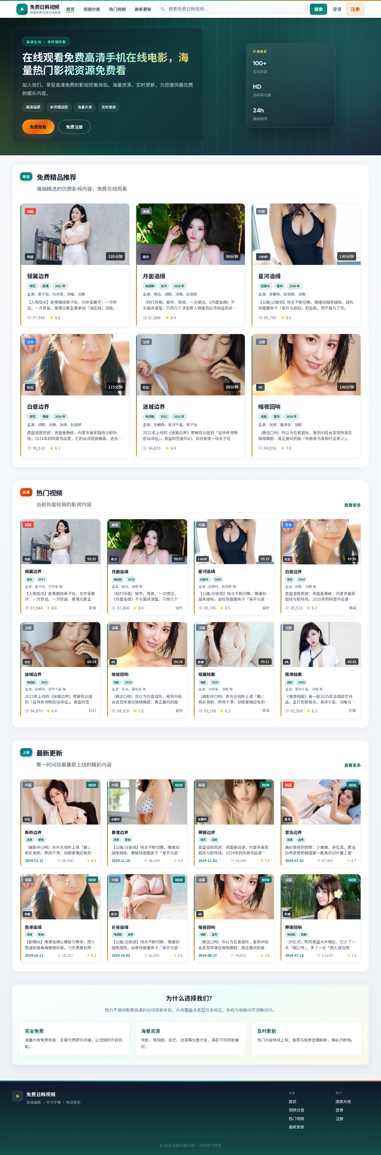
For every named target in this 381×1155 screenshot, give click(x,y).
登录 (337, 9)
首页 (70, 9)
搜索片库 (343, 1101)
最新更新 (143, 9)
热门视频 (117, 9)
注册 (355, 9)
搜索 (318, 9)
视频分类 (91, 9)
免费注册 (74, 127)
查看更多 (352, 505)
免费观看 (38, 127)
